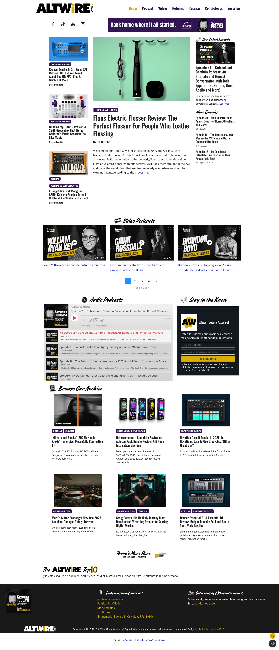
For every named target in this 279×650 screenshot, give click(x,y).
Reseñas (194, 8)
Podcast (147, 8)
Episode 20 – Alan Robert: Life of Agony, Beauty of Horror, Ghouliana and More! (215, 121)
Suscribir (233, 8)
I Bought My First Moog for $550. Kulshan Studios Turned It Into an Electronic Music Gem (68, 194)
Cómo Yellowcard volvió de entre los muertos (74, 265)
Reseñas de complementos (64, 185)
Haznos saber (207, 603)
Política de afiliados (109, 603)
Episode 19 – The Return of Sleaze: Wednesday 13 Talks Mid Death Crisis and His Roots (215, 138)
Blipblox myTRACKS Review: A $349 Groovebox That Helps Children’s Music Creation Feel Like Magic (68, 132)
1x (96, 320)
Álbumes (69, 431)
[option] (108, 336)
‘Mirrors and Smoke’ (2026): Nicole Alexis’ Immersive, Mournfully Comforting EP (77, 441)
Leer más (143, 172)
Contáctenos (214, 8)
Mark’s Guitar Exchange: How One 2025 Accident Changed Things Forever (76, 519)
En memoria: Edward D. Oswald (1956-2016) (125, 616)
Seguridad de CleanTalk (135, 640)
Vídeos (162, 8)
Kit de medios (106, 608)
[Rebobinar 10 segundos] (90, 320)
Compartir (100, 325)
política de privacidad (110, 599)
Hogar (133, 8)
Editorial (143, 511)
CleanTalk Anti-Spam (156, 640)
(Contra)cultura (62, 511)
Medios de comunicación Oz (212, 629)
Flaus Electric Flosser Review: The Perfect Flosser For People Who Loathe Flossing (141, 125)
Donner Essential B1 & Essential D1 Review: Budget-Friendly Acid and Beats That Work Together (204, 521)
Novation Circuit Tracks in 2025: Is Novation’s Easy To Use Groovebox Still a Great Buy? (205, 441)
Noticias (178, 8)
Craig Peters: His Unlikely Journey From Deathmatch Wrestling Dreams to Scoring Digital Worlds (142, 521)
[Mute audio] (84, 320)
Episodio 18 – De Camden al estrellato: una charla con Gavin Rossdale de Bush (213, 155)
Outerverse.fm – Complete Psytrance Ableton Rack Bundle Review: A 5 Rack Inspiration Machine (140, 441)
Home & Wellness (106, 110)
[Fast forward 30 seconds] (103, 320)
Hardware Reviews (60, 64)
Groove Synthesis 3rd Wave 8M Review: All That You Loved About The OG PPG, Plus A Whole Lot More (68, 74)
